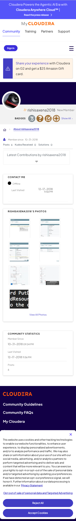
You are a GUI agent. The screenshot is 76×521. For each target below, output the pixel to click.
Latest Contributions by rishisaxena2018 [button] (36, 155)
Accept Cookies (38, 512)
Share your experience (32, 63)
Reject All (37, 502)
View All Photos (38, 314)
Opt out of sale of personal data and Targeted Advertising (37, 493)
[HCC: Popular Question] (39, 118)
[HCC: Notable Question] (31, 118)
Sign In (10, 48)
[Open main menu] (71, 48)
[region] (38, 474)
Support (64, 31)
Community (11, 31)
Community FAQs (18, 412)
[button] (22, 227)
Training (30, 31)
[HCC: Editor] (48, 118)
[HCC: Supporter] (56, 118)
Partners (47, 31)
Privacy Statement (32, 485)
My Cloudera (14, 421)
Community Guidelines (22, 404)
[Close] (70, 434)
